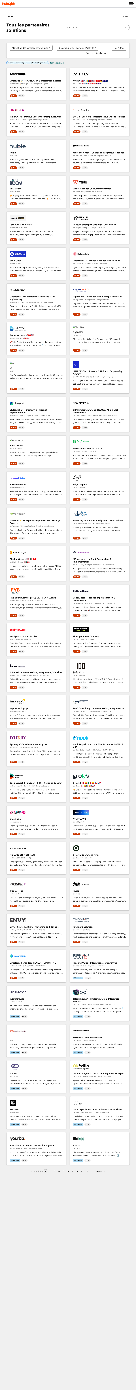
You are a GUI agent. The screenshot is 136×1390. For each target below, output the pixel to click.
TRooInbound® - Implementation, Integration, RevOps (96, 1000)
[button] (126, 16)
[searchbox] (97, 27)
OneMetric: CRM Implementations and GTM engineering (32, 298)
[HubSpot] (8, 4)
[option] (30, 47)
